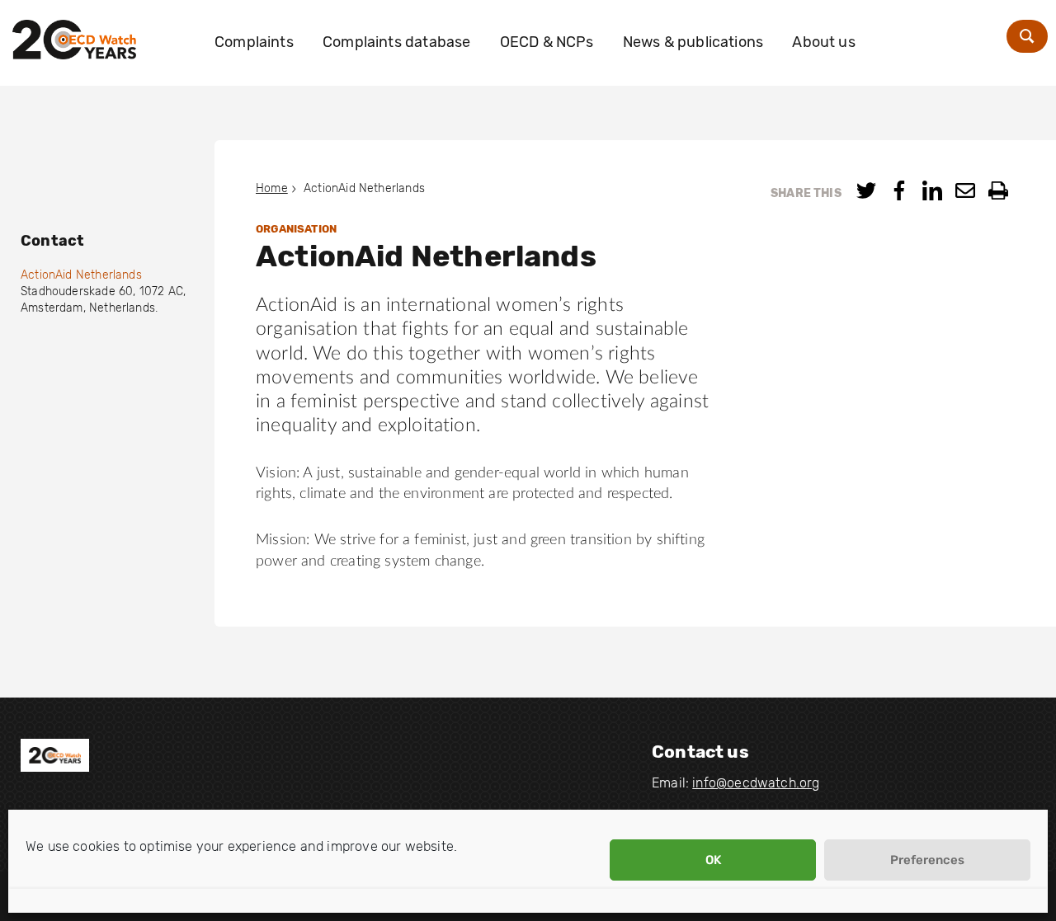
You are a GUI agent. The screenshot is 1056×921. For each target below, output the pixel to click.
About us (823, 42)
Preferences (927, 860)
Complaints (254, 42)
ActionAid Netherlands (81, 275)
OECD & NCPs (547, 42)
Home (272, 188)
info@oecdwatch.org (755, 783)
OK (713, 860)
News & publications (693, 42)
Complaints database (396, 42)
